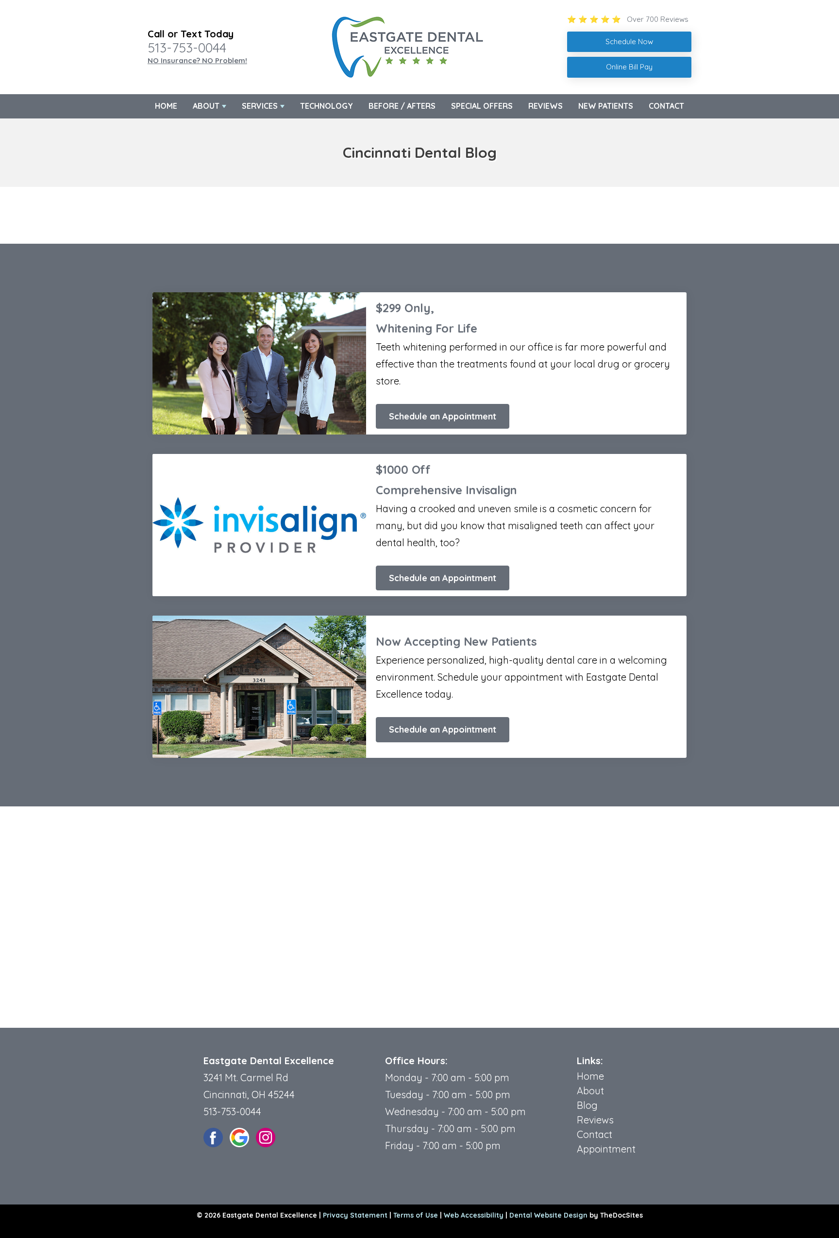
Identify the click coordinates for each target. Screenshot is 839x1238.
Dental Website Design (548, 1215)
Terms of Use (415, 1215)
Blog (587, 1105)
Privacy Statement (355, 1215)
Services (260, 106)
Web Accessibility (473, 1215)
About (206, 106)
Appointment (606, 1149)
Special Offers (482, 106)
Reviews (545, 106)
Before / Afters (402, 106)
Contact (666, 106)
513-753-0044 (187, 47)
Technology (326, 106)
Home (166, 106)
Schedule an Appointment (442, 416)
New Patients (605, 106)
